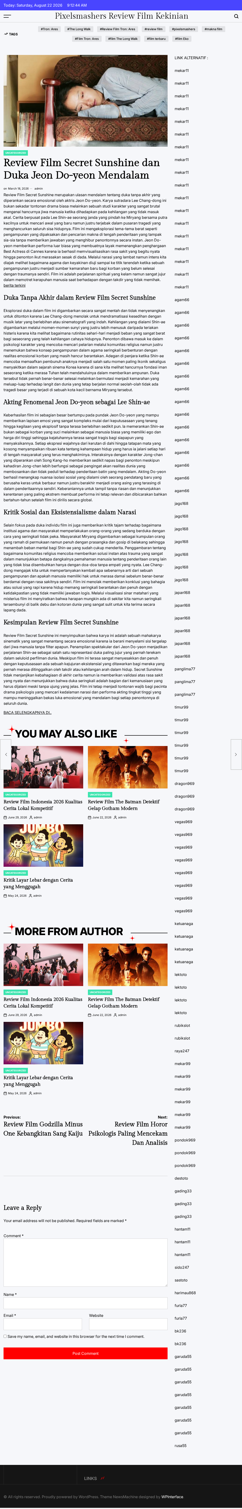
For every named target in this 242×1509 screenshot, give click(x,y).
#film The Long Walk (123, 39)
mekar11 (182, 70)
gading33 (183, 1191)
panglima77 (185, 669)
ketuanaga (184, 923)
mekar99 (182, 1063)
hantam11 (182, 1229)
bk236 (180, 1331)
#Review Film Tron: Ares (117, 29)
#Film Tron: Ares (87, 39)
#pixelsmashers (183, 29)
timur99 (181, 707)
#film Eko (182, 39)
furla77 (181, 1305)
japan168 (182, 592)
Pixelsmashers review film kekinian (121, 16)
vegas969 (183, 821)
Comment (14, 1235)
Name (10, 1294)
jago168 (181, 503)
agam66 (182, 299)
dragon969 (184, 783)
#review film (154, 29)
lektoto (181, 974)
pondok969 (185, 1140)
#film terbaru (156, 39)
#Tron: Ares (49, 29)
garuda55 (183, 1356)
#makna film (213, 29)
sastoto (181, 1280)
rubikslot (182, 1025)
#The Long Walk (79, 29)
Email (10, 1315)
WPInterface (172, 1496)
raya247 (182, 1051)
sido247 (182, 1267)
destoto (181, 1178)
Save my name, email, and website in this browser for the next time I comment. (76, 1336)
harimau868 (185, 1292)
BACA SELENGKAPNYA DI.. (28, 712)
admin (39, 188)
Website (96, 1315)
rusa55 (180, 1445)
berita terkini (15, 285)
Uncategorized (15, 152)
